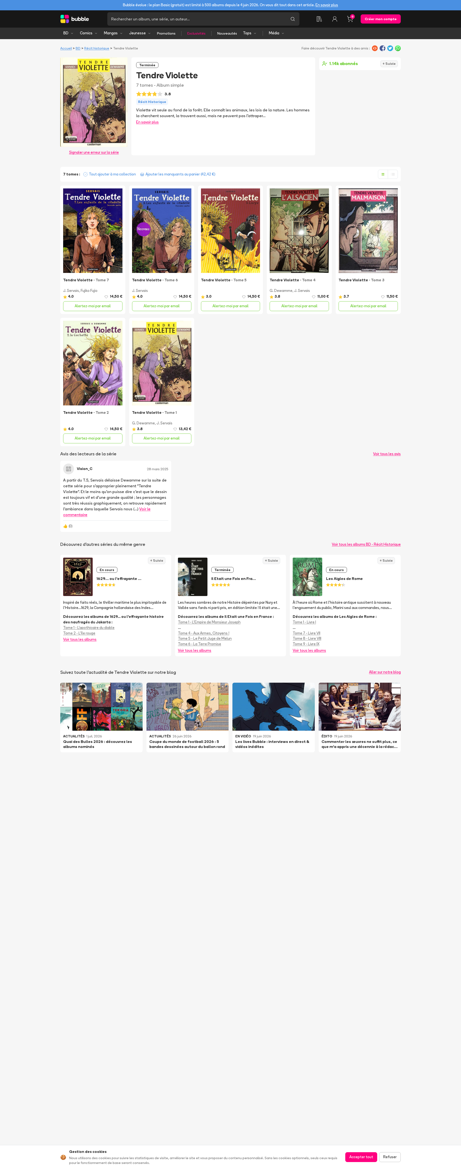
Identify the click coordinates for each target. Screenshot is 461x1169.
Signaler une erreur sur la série (94, 152)
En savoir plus (326, 5)
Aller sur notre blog (385, 672)
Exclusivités (196, 33)
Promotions (166, 33)
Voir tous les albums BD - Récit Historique (366, 544)
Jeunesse (137, 33)
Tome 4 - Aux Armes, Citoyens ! (203, 633)
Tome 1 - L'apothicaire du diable (89, 627)
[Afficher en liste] (393, 174)
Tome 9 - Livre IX (306, 644)
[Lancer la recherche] (292, 19)
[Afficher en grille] (383, 174)
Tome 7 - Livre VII (306, 633)
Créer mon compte (381, 19)
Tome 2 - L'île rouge (79, 633)
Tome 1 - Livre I (304, 622)
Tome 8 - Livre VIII (307, 638)
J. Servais (71, 290)
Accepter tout (361, 1157)
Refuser (390, 1157)
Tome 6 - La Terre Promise (199, 644)
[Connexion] (335, 19)
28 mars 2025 (157, 469)
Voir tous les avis (387, 454)
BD (65, 33)
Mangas (111, 33)
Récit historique (96, 48)
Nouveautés (227, 33)
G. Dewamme (281, 290)
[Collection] (319, 19)
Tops (247, 33)
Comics (86, 33)
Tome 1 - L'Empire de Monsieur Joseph (209, 622)
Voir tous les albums (80, 639)
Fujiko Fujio (89, 290)
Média (274, 33)
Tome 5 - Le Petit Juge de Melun (205, 638)
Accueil (66, 48)
